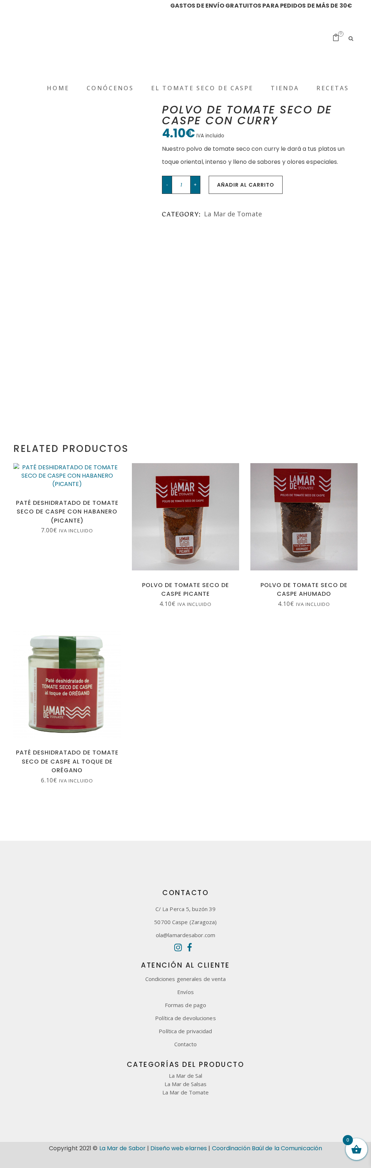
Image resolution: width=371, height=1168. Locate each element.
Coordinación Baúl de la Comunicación (267, 1148)
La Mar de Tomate (233, 213)
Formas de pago (185, 1005)
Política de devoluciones (185, 1018)
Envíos (185, 991)
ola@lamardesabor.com (185, 935)
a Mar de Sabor (124, 1148)
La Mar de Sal (185, 1075)
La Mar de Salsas (185, 1084)
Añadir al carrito (245, 184)
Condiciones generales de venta (185, 978)
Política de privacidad (185, 1031)
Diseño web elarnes (178, 1148)
